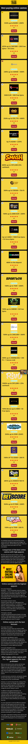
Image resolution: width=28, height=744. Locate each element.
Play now (14, 31)
